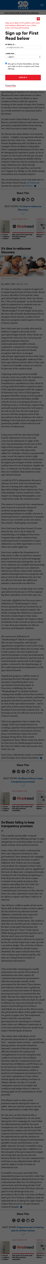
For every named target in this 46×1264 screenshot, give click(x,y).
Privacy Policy (10, 85)
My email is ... (10, 44)
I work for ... (10, 53)
